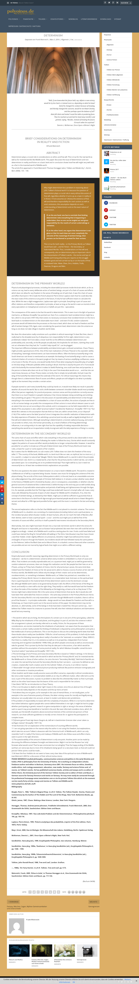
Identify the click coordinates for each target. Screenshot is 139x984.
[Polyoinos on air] (106, 153)
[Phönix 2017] (106, 170)
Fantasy (109, 50)
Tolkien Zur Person (113, 70)
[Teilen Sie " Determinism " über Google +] (38, 892)
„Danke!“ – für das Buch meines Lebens (118, 178)
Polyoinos (13, 19)
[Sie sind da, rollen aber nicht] (106, 161)
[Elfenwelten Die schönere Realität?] (64, 950)
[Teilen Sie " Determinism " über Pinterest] (46, 892)
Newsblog (73, 19)
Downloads (105, 19)
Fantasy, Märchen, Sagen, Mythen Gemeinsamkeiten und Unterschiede (40, 961)
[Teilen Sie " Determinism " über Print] (58, 892)
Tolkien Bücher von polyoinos (117, 90)
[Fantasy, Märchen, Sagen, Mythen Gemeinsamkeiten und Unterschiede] (42, 950)
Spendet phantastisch (117, 187)
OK (74, 982)
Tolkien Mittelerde (113, 80)
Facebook (107, 247)
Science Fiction (112, 60)
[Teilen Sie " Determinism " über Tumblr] (42, 892)
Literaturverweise (89, 19)
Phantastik (28, 19)
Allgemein (65, 39)
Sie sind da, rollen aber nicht (118, 161)
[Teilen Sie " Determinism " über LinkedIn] (50, 892)
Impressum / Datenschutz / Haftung (24, 26)
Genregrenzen (81, 960)
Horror (109, 55)
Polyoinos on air (115, 152)
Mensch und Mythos (16, 960)
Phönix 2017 (114, 169)
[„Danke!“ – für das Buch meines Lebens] (106, 179)
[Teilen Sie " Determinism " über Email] (54, 892)
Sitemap (117, 19)
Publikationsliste (112, 115)
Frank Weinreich (42, 39)
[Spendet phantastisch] (106, 188)
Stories (109, 110)
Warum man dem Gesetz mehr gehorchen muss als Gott (38, 3)
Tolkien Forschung (113, 85)
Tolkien (41, 19)
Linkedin (107, 257)
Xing (105, 252)
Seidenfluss (108, 242)
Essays (109, 105)
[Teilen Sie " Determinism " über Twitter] (34, 892)
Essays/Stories (57, 19)
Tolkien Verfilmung (113, 95)
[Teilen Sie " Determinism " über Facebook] (30, 892)
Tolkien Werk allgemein (115, 75)
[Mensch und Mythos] (19, 950)
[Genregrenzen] (87, 950)
